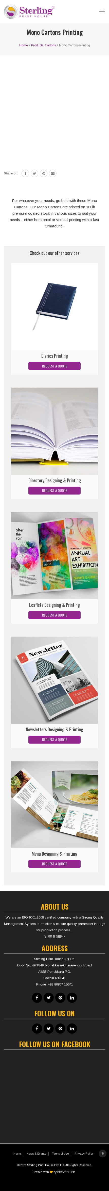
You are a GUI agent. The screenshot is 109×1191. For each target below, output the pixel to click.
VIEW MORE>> (54, 936)
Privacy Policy (84, 1153)
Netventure (66, 1172)
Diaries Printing (54, 355)
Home (17, 1153)
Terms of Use (60, 1153)
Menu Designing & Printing (54, 853)
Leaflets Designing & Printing (54, 604)
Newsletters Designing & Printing (54, 729)
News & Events (36, 1153)
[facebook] (25, 173)
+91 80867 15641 (60, 984)
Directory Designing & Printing (54, 480)
